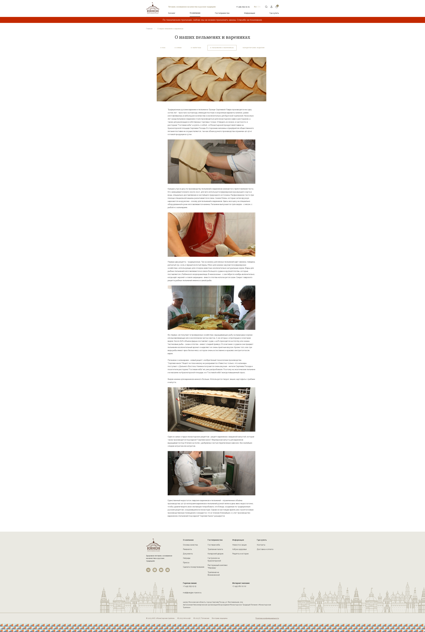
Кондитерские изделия (254, 47)
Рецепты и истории (240, 554)
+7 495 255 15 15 (189, 586)
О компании (195, 13)
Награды (186, 558)
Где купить (274, 13)
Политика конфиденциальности (267, 618)
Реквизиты (187, 549)
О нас (163, 47)
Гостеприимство (222, 13)
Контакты (261, 545)
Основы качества (190, 545)
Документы (188, 554)
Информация (249, 13)
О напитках (196, 47)
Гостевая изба (214, 545)
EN (259, 7)
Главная (149, 29)
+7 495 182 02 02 (239, 586)
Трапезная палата (215, 549)
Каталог (171, 13)
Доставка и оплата (265, 549)
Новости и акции (239, 545)
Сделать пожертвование (193, 567)
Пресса (186, 563)
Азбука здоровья (239, 549)
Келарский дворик (215, 554)
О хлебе (178, 47)
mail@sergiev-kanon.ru (192, 593)
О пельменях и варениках (222, 47)
